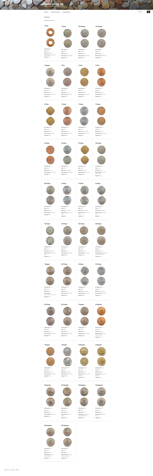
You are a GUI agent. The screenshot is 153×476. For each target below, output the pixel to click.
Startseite (46, 12)
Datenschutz (6, 469)
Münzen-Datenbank (55, 12)
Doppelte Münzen (66, 12)
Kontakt (17, 469)
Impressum (12, 469)
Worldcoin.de (54, 4)
